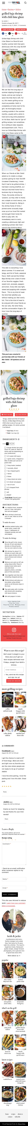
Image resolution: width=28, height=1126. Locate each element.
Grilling (18, 9)
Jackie (5, 21)
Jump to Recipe (8, 29)
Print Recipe (21, 29)
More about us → (14, 956)
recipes (13, 1114)
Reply (5, 792)
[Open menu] (3, 3)
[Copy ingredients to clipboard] (19, 439)
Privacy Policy (21, 1124)
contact (10, 1117)
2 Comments (22, 25)
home (7, 1114)
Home (4, 9)
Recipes (11, 9)
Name (5, 879)
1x (7, 444)
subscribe (17, 1117)
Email (5, 888)
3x (13, 444)
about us (20, 1114)
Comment (7, 844)
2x (10, 444)
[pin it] (4, 53)
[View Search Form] (25, 3)
